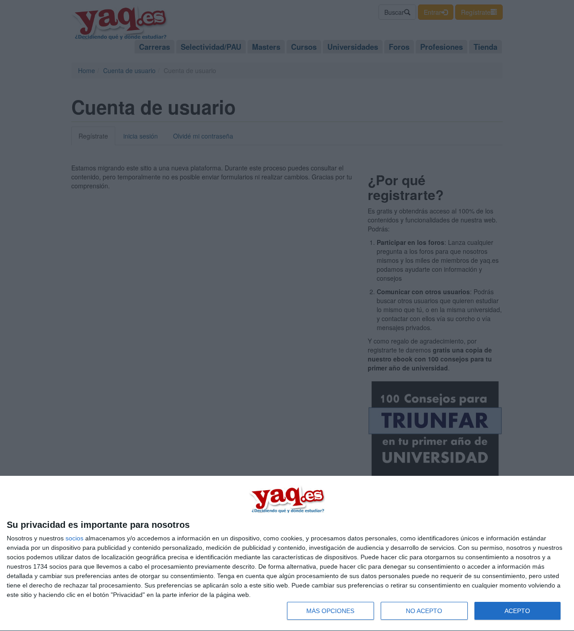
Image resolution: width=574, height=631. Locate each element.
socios (74, 538)
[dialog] (287, 553)
